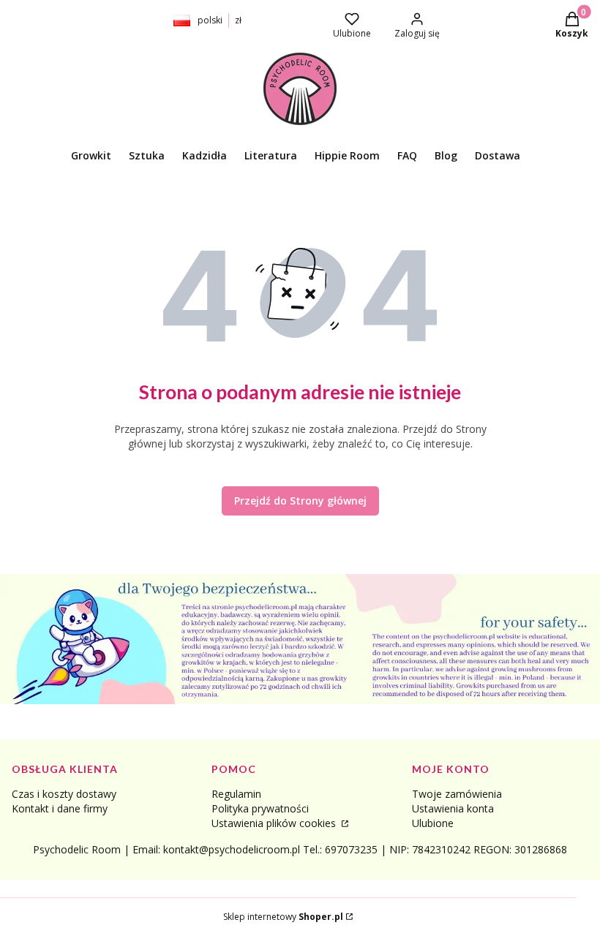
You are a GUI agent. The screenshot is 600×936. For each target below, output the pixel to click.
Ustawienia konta (453, 808)
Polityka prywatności (260, 808)
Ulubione (433, 823)
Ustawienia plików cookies (275, 823)
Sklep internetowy (283, 916)
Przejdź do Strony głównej (300, 500)
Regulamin (236, 794)
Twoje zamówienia (457, 794)
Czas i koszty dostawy (64, 794)
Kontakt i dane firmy (60, 808)
